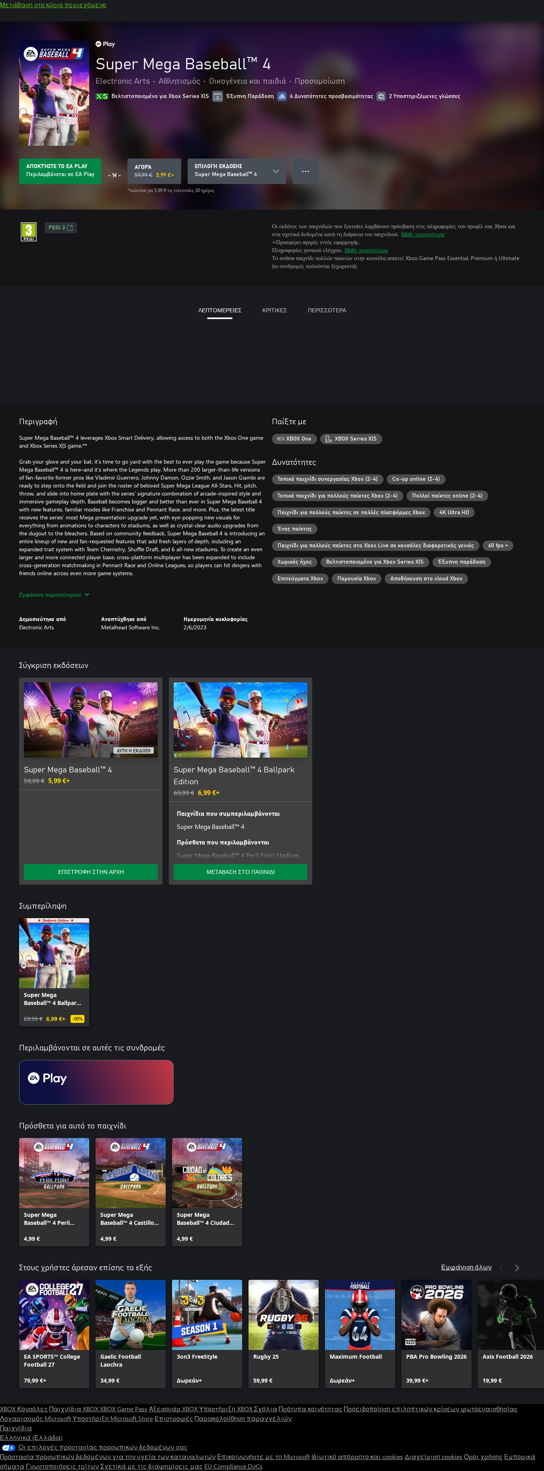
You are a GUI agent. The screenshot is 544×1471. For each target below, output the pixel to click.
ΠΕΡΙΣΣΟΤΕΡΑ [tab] (327, 310)
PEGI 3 (57, 228)
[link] (54, 972)
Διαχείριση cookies (433, 1456)
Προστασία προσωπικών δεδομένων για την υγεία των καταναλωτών (107, 1456)
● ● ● (305, 171)
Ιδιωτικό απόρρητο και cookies (357, 1456)
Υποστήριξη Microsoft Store (112, 1418)
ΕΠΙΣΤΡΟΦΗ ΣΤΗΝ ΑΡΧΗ (91, 872)
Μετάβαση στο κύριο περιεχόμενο (53, 4)
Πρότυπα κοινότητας (310, 1408)
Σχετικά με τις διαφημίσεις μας (151, 1466)
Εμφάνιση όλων (466, 1267)
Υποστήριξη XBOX (226, 1408)
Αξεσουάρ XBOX (174, 1408)
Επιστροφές (174, 1418)
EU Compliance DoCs (233, 1466)
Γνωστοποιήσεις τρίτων (62, 1466)
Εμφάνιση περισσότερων (50, 594)
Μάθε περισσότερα (422, 234)
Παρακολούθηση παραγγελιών (243, 1418)
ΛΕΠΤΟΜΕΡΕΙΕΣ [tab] (220, 310)
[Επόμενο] (517, 1267)
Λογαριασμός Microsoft (35, 1418)
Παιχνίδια (16, 1428)
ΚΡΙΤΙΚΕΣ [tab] (274, 310)
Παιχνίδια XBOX (74, 1408)
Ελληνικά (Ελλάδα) (31, 1437)
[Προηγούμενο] (501, 1267)
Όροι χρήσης (483, 1456)
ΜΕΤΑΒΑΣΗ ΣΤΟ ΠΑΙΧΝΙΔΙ (241, 872)
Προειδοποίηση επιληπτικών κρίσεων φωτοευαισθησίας (431, 1408)
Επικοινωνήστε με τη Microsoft (263, 1456)
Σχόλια (265, 1408)
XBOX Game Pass (123, 1408)
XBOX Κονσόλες (24, 1408)
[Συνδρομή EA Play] (96, 1082)
